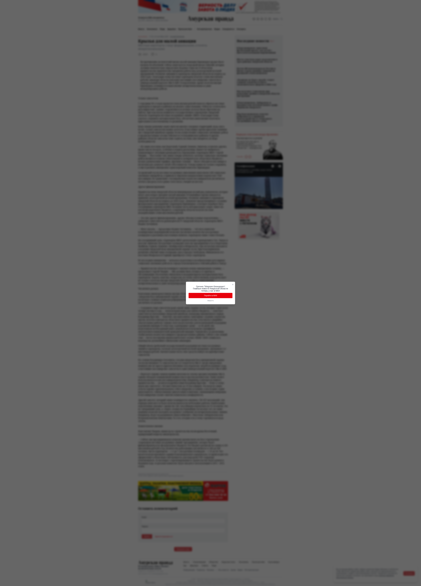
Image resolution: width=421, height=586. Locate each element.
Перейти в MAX (210, 295)
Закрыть (210, 300)
